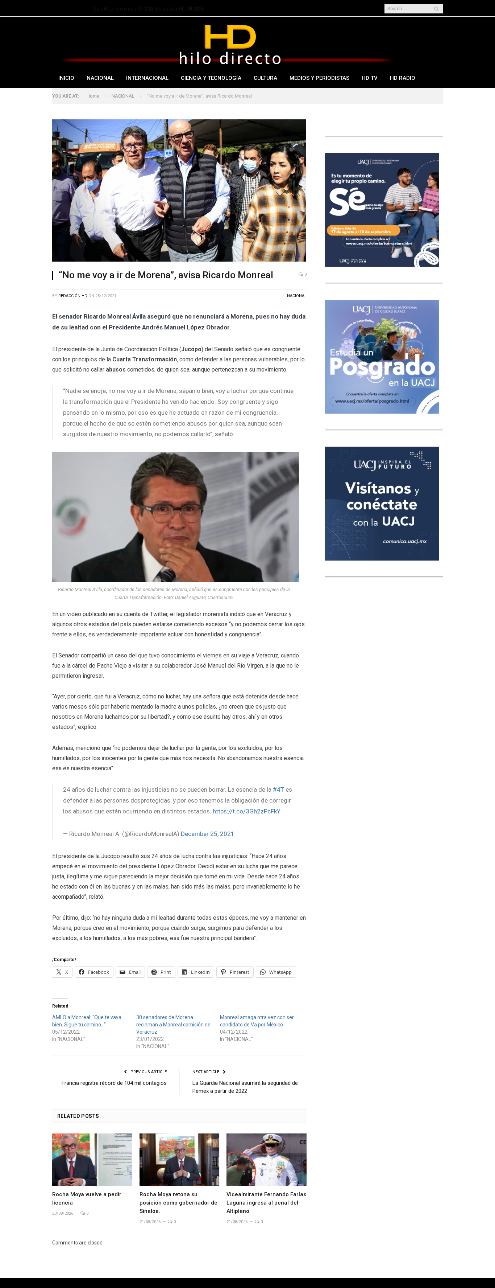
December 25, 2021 (207, 833)
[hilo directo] (229, 43)
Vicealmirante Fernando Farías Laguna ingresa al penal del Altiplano (266, 1202)
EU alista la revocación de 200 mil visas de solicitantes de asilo (164, 9)
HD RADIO (402, 78)
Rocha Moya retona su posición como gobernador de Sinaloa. (178, 1202)
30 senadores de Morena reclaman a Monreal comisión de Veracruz (173, 1024)
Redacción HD (72, 296)
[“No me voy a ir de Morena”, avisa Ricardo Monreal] (179, 191)
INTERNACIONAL (147, 78)
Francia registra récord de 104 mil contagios (114, 1083)
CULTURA (265, 78)
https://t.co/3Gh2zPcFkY (246, 811)
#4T (278, 789)
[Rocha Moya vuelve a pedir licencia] (92, 1159)
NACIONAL (100, 78)
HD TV (370, 78)
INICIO (66, 78)
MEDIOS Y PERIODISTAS (319, 78)
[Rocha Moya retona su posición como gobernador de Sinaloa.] (180, 1159)
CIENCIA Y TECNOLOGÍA (211, 78)
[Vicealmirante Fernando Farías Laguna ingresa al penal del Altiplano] (266, 1159)
